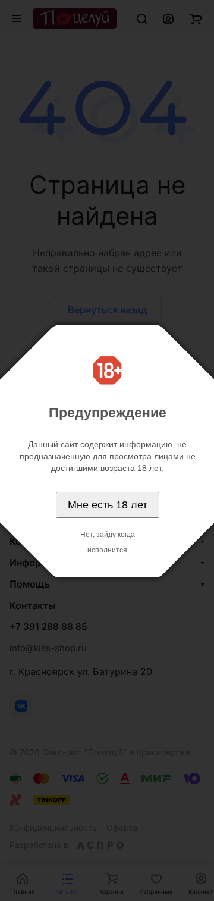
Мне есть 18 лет (107, 505)
